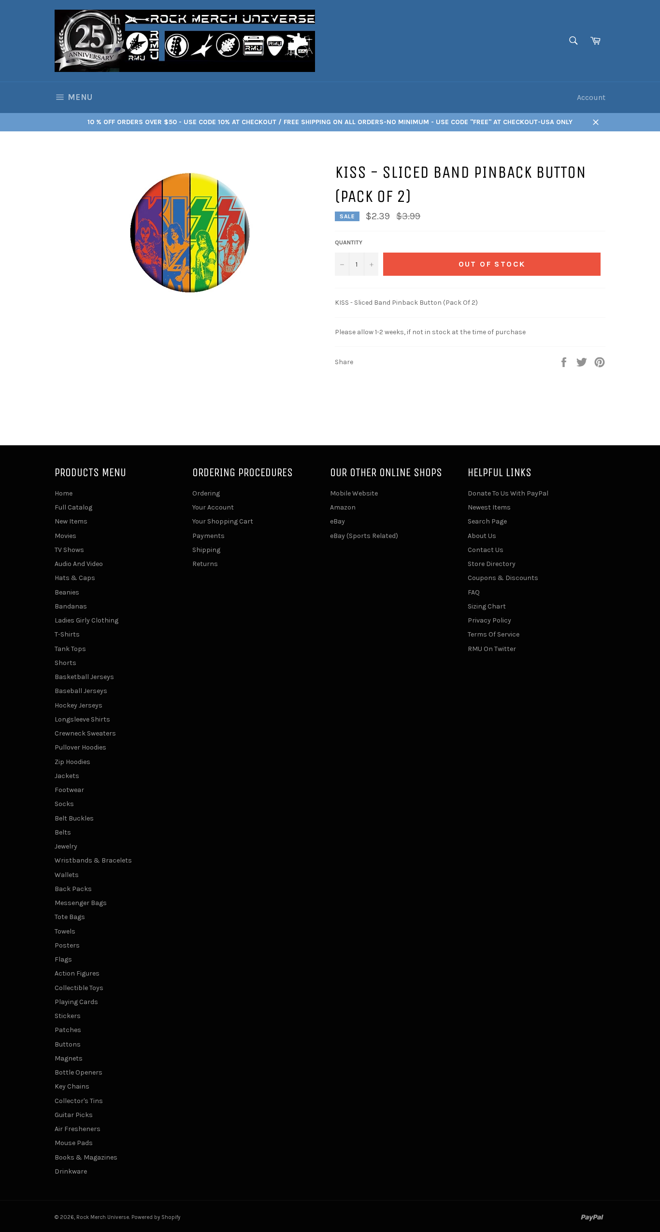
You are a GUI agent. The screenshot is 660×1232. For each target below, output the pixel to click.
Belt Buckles (74, 818)
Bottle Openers (78, 1072)
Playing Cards (76, 1002)
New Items (71, 521)
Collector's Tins (79, 1101)
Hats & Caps (75, 578)
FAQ (474, 592)
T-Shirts (67, 634)
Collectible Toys (79, 988)
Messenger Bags (81, 903)
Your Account (213, 507)
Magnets (69, 1058)
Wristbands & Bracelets (93, 860)
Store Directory (492, 564)
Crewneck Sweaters (85, 733)
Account (591, 97)
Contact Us (485, 550)
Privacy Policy (489, 620)
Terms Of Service (493, 634)
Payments (208, 536)
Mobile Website (354, 493)
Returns (205, 564)
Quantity (348, 242)
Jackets (67, 776)
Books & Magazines (86, 1157)
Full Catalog (73, 507)
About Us (482, 536)
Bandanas (71, 606)
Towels (65, 931)
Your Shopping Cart (222, 521)
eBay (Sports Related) (364, 536)
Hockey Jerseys (78, 705)
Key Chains (72, 1086)
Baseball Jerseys (81, 691)
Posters (67, 945)
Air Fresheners (77, 1129)
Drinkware (71, 1171)
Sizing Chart (487, 606)
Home (63, 493)
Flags (63, 959)
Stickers (68, 1016)
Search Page (487, 521)
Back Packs (73, 889)
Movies (65, 536)
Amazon (343, 507)
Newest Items (489, 507)
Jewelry (66, 846)
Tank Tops (70, 649)
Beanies (67, 592)
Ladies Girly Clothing (86, 620)
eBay (337, 521)
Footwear (69, 790)
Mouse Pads (74, 1143)
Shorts (65, 663)
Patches (68, 1030)
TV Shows (69, 550)
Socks (64, 804)
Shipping (206, 550)
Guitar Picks (74, 1115)
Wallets (67, 875)
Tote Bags (70, 917)
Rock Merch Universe (102, 1217)
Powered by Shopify (155, 1217)
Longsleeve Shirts (82, 719)
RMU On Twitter (492, 649)
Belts (63, 832)
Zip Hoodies (72, 762)
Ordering (206, 493)
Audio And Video (79, 564)
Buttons (68, 1044)
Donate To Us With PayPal (508, 493)
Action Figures (77, 973)
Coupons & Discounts (503, 578)
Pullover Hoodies (80, 747)
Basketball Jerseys (84, 677)
